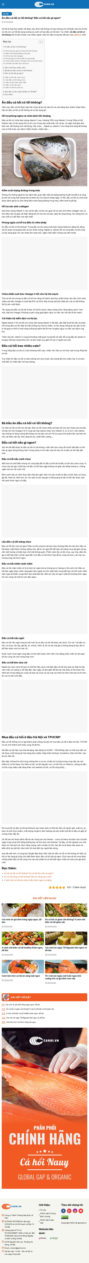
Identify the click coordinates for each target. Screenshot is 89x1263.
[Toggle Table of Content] (39, 42)
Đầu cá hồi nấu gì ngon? (14, 73)
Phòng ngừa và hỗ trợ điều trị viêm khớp (20, 58)
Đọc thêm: (9, 94)
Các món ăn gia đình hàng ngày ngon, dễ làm (21, 920)
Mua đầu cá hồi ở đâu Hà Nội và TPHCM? (21, 92)
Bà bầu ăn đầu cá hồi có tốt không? (18, 70)
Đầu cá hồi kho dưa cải (14, 87)
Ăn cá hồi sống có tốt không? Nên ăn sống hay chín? (27, 877)
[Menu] (3, 4)
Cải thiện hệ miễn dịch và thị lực (17, 63)
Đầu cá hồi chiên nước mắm (16, 82)
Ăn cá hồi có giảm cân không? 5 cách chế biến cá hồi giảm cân (65, 920)
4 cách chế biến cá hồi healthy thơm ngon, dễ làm (22, 949)
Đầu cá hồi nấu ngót (13, 85)
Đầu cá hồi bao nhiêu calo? (15, 68)
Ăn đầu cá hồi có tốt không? (15, 47)
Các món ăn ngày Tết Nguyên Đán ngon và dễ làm (66, 949)
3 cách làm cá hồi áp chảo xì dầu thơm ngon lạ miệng (27, 880)
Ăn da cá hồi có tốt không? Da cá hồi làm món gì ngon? (28, 873)
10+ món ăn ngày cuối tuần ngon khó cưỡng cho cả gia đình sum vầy (63, 977)
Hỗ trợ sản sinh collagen (14, 56)
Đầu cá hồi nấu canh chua (15, 77)
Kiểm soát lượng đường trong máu (18, 53)
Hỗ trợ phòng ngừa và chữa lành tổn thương (21, 51)
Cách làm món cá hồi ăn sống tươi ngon (21, 976)
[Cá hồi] (44, 4)
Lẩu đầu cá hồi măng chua (15, 80)
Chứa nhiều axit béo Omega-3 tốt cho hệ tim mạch (24, 61)
